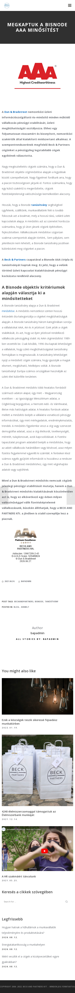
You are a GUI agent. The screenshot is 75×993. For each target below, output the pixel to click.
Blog (16, 607)
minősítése (8, 311)
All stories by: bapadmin (37, 639)
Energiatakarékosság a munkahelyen (23, 944)
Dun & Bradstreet (15, 112)
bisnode (39, 601)
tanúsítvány (51, 601)
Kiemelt (25, 607)
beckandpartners (23, 601)
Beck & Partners (15, 259)
